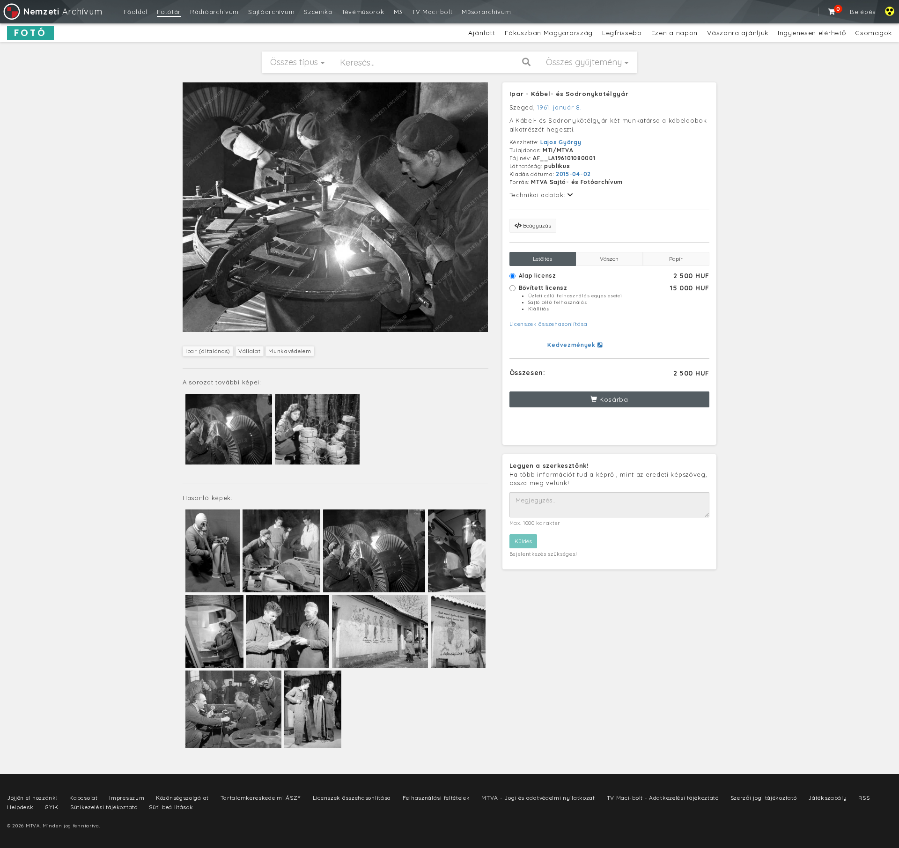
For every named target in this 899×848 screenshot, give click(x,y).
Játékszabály (827, 797)
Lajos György (560, 142)
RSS (864, 797)
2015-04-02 (573, 173)
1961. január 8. (559, 107)
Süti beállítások (171, 807)
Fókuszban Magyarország (549, 33)
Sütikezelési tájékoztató (104, 807)
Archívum (62, 11)
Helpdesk (20, 807)
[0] (832, 11)
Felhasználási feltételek (436, 797)
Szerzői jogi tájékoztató (763, 797)
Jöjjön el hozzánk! (32, 797)
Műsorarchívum (486, 11)
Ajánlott (481, 33)
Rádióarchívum (214, 11)
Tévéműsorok (363, 11)
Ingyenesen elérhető (812, 33)
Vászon (609, 258)
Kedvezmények (572, 344)
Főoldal (135, 11)
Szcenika (318, 11)
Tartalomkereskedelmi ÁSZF (261, 797)
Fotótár (169, 11)
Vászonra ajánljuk (737, 33)
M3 (398, 11)
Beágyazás (536, 225)
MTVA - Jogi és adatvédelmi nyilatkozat (538, 797)
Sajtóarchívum (271, 11)
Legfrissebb (622, 33)
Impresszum (126, 797)
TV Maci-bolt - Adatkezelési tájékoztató (663, 797)
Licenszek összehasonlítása (548, 323)
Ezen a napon (674, 33)
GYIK (52, 807)
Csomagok (873, 33)
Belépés (863, 11)
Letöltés (542, 258)
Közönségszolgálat (182, 797)
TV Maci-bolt (432, 11)
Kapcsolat (83, 797)
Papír (676, 258)
